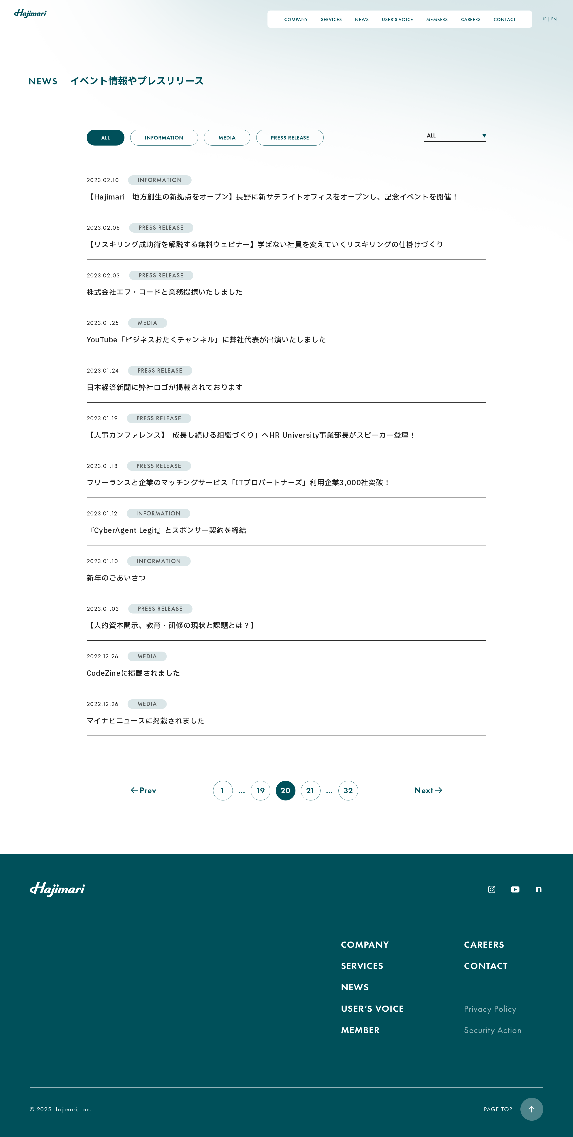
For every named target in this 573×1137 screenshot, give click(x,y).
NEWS (362, 19)
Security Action (493, 1030)
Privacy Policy (490, 1009)
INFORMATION (164, 137)
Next (424, 790)
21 (310, 790)
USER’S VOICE (397, 19)
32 (348, 790)
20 (286, 790)
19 (260, 790)
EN (554, 19)
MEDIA (227, 137)
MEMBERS (437, 19)
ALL (105, 137)
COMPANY (296, 19)
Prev (148, 790)
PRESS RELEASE (290, 137)
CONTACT (504, 19)
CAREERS (471, 19)
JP (545, 19)
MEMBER (360, 1030)
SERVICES (331, 19)
